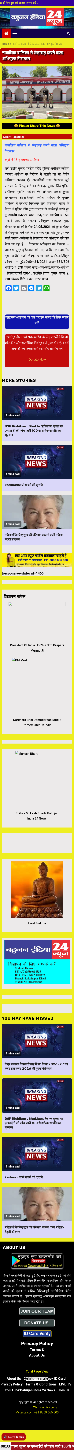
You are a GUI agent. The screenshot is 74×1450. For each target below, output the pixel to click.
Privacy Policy (12, 1384)
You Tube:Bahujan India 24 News (30, 1390)
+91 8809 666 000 (46, 1412)
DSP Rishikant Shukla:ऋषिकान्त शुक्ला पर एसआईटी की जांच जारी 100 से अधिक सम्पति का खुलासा (34, 430)
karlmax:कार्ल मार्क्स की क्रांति (24, 485)
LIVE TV (65, 1384)
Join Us (63, 1390)
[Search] (68, 33)
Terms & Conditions (41, 1384)
